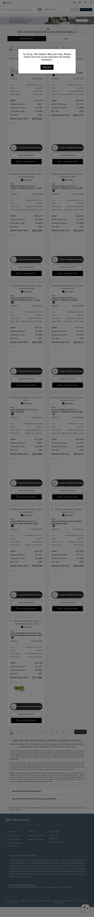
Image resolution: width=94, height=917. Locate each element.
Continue (47, 67)
